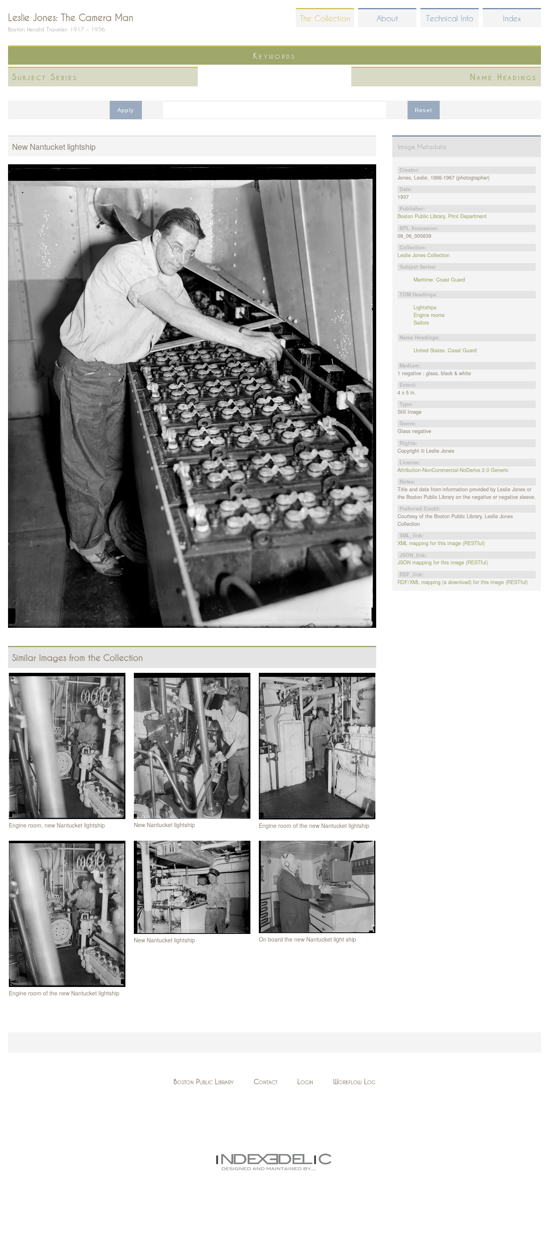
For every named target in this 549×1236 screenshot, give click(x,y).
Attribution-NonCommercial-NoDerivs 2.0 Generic (452, 470)
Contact (265, 1081)
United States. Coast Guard (445, 350)
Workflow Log (354, 1081)
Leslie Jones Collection (423, 255)
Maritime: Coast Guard (439, 279)
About (387, 18)
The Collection (325, 18)
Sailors (421, 322)
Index (512, 18)
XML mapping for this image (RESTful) (441, 543)
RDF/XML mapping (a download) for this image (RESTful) (462, 582)
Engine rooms (429, 315)
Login (305, 1081)
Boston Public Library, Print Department (442, 216)
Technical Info (449, 18)
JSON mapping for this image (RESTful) (442, 562)
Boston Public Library (204, 1081)
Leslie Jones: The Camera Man (70, 17)
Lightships (425, 307)
